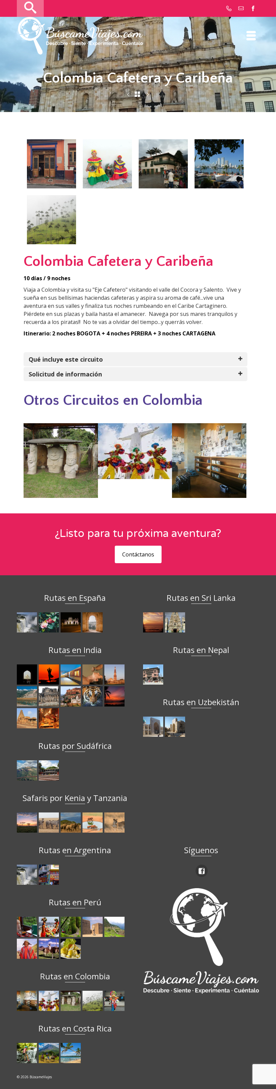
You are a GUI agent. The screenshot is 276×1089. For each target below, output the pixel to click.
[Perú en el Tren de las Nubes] (28, 927)
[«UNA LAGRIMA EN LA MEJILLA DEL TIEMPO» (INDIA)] (28, 674)
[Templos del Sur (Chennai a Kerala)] (28, 718)
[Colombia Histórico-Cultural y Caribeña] (147, 94)
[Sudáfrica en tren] (50, 770)
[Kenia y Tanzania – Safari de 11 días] (71, 822)
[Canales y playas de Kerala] (115, 696)
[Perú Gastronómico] (71, 949)
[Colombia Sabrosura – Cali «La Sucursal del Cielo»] (50, 1001)
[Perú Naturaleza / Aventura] (71, 927)
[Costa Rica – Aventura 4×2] (28, 1053)
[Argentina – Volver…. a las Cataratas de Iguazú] (28, 875)
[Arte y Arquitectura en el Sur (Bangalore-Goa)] (50, 696)
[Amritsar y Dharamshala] (115, 674)
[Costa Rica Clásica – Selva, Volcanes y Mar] (50, 1053)
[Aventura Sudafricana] (28, 770)
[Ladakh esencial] (28, 696)
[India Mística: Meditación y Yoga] (50, 674)
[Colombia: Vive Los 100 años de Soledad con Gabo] (28, 1001)
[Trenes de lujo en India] (71, 674)
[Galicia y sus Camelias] (50, 622)
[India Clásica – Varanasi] (50, 718)
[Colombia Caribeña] (128, 94)
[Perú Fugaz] (115, 927)
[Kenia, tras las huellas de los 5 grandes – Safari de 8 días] (115, 822)
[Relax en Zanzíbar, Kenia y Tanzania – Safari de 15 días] (28, 822)
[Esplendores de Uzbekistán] (154, 727)
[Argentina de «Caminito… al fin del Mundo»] (50, 875)
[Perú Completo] (28, 949)
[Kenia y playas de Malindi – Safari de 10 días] (93, 822)
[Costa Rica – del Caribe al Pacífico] (71, 1053)
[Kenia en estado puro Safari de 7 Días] (50, 822)
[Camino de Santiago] (28, 622)
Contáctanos (138, 554)
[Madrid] (71, 622)
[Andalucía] (93, 622)
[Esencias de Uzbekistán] (176, 727)
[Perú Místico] (50, 927)
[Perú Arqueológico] (93, 927)
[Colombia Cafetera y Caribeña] (93, 1001)
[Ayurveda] (93, 674)
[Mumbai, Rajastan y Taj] (71, 696)
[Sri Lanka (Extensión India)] (176, 622)
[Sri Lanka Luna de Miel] (154, 622)
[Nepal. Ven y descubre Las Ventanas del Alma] (154, 674)
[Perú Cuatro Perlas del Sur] (50, 949)
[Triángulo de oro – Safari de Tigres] (93, 696)
